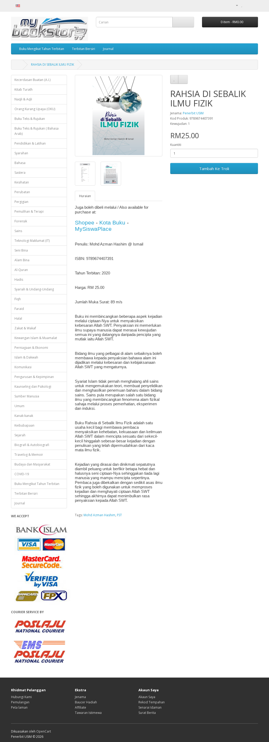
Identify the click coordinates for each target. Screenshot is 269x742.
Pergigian (21, 201)
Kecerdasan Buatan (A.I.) (32, 80)
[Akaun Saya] (235, 5)
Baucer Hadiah (86, 702)
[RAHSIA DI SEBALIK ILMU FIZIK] (119, 115)
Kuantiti (175, 144)
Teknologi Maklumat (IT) (32, 240)
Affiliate (80, 707)
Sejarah (19, 435)
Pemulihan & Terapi (29, 211)
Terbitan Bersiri (83, 49)
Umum (19, 406)
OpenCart (43, 731)
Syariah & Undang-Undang (34, 289)
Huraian (85, 196)
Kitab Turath (23, 89)
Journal (108, 49)
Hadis (18, 279)
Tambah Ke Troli (214, 168)
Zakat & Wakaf (25, 328)
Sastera (19, 172)
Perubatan (22, 192)
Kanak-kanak (23, 415)
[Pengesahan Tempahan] (253, 5)
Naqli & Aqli (23, 99)
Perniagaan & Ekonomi (31, 347)
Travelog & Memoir (28, 454)
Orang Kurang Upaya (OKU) (34, 109)
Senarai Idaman (150, 707)
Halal (18, 318)
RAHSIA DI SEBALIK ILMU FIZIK (52, 64)
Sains (18, 231)
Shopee (84, 222)
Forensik (20, 221)
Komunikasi (23, 367)
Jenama (80, 697)
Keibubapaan (24, 425)
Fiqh (17, 299)
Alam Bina (21, 260)
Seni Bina (21, 250)
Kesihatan (21, 182)
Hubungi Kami (21, 697)
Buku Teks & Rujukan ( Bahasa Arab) (36, 131)
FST (119, 515)
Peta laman (19, 707)
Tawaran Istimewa (88, 712)
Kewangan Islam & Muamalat (35, 338)
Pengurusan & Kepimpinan (34, 377)
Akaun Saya (146, 697)
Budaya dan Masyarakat (32, 464)
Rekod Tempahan (151, 702)
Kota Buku (112, 222)
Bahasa (19, 163)
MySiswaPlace (93, 229)
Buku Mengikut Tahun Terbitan (41, 49)
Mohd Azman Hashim (99, 515)
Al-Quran (21, 270)
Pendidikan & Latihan (30, 143)
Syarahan (21, 153)
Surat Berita (147, 712)
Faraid (19, 308)
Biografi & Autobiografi (31, 445)
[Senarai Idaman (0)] (242, 5)
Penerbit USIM (193, 113)
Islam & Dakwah (26, 357)
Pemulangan (20, 702)
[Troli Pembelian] (247, 5)
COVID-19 (21, 474)
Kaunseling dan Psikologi (32, 386)
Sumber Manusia (26, 396)
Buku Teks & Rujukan (29, 118)
